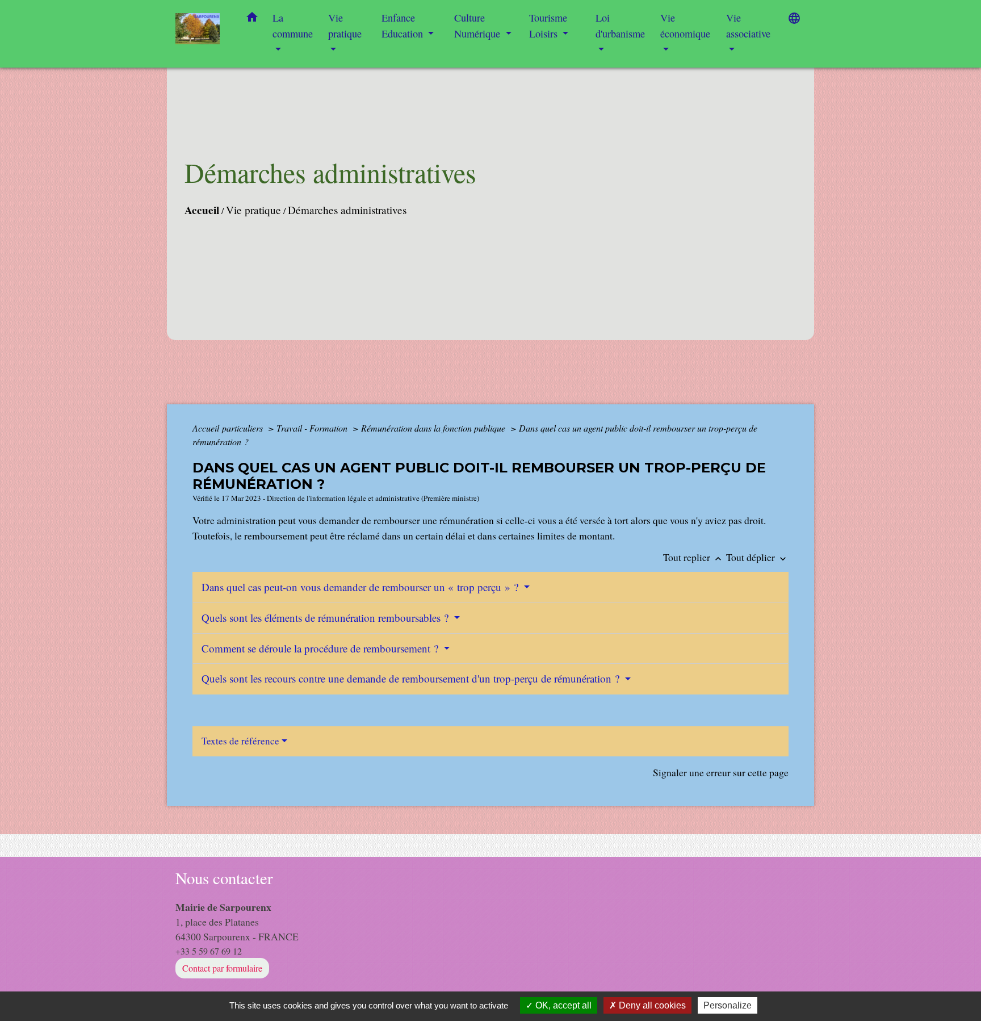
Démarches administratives (347, 210)
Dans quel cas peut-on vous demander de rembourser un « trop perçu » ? (361, 587)
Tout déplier (757, 557)
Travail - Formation (313, 428)
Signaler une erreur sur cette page (721, 772)
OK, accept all (562, 1005)
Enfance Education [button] (404, 25)
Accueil (202, 210)
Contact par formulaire (222, 968)
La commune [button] (292, 25)
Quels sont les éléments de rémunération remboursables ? (326, 617)
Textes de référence (240, 740)
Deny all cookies (651, 1005)
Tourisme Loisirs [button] (548, 25)
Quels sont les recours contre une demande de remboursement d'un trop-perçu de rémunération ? (412, 678)
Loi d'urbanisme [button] (620, 25)
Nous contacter (224, 878)
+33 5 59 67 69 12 (208, 951)
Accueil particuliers (228, 428)
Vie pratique (253, 210)
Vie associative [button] (748, 25)
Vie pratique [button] (345, 25)
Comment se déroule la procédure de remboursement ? (321, 648)
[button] (252, 19)
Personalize (727, 1005)
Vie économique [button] (685, 25)
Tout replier (693, 557)
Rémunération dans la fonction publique (434, 428)
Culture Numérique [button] (478, 25)
